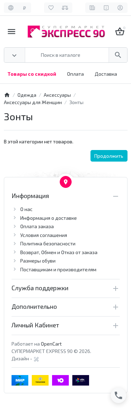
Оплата (75, 74)
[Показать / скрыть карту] (66, 182)
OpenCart (51, 344)
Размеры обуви (38, 261)
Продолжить (108, 156)
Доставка (106, 74)
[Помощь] (106, 7)
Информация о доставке (48, 218)
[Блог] (92, 7)
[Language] (11, 7)
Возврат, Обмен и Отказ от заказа (58, 252)
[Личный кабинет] (120, 7)
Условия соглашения (43, 235)
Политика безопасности (47, 243)
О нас (26, 209)
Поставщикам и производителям (58, 269)
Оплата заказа (37, 226)
